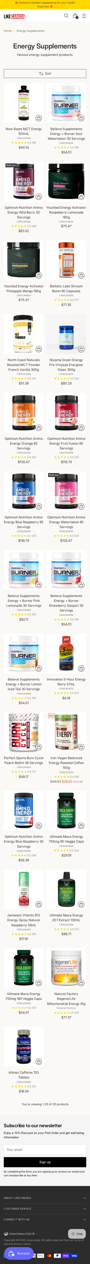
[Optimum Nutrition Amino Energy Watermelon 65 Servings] (66, 491)
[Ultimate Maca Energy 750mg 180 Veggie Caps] (24, 968)
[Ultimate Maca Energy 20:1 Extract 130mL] (66, 889)
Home (8, 30)
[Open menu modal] (84, 15)
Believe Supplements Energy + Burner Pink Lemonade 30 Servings (23, 601)
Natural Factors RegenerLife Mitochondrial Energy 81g (66, 999)
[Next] (83, 4)
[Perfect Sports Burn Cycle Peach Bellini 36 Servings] (24, 732)
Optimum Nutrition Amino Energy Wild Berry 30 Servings (24, 212)
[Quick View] (39, 118)
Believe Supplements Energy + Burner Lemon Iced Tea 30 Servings (24, 684)
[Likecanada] (14, 16)
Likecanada (33, 1240)
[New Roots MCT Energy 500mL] (24, 103)
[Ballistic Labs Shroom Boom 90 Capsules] (66, 260)
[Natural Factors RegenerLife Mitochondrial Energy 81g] (66, 968)
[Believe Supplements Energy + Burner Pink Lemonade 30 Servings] (24, 570)
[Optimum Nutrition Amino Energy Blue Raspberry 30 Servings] (24, 811)
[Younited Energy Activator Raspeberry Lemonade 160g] (66, 182)
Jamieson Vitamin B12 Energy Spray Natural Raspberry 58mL (23, 920)
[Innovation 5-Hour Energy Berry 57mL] (66, 653)
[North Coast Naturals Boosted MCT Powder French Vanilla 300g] (24, 334)
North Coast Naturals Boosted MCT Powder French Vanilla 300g (23, 365)
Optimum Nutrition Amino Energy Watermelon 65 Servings (66, 522)
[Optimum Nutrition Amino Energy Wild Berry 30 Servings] (24, 182)
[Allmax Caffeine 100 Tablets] (24, 1047)
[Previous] (6, 4)
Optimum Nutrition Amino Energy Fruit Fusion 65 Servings (66, 443)
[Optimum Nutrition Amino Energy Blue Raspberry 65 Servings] (24, 491)
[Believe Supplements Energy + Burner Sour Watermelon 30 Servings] (66, 103)
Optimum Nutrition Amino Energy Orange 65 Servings (24, 443)
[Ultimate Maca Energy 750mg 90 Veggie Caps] (66, 811)
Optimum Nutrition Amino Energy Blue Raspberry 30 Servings (24, 841)
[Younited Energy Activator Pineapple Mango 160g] (24, 260)
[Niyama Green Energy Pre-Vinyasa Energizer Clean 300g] (66, 334)
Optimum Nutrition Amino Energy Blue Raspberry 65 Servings (23, 522)
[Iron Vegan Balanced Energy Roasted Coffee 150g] (66, 732)
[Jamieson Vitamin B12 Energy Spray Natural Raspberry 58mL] (24, 889)
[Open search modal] (66, 15)
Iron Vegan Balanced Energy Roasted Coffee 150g (66, 763)
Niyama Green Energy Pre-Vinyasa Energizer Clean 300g (66, 365)
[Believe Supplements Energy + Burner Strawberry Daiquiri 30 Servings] (66, 570)
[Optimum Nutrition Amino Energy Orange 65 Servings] (24, 413)
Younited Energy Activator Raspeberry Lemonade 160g (66, 212)
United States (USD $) (22, 1233)
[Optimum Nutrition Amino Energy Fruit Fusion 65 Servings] (66, 413)
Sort (48, 73)
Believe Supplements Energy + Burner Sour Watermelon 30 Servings (66, 134)
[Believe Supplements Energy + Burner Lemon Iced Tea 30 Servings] (24, 653)
